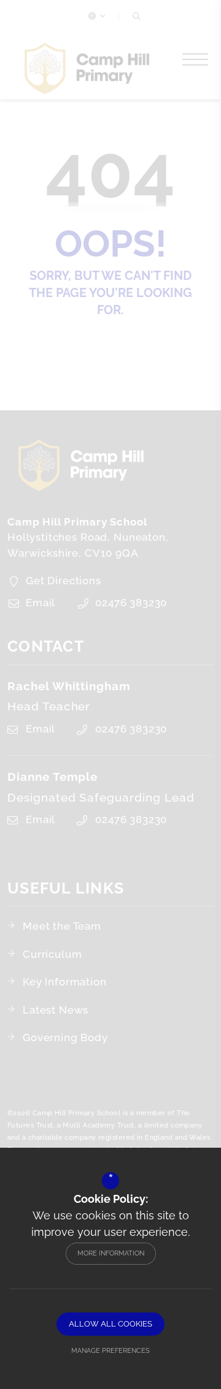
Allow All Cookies (110, 1323)
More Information (110, 1253)
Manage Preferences (110, 1351)
